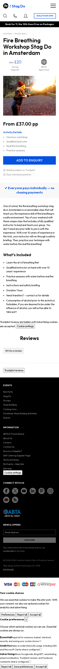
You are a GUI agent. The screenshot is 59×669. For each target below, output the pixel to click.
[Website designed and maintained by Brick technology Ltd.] (8, 569)
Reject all (22, 614)
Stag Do (18, 6)
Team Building (10, 404)
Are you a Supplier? (12, 451)
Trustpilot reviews (13, 370)
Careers (7, 442)
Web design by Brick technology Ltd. (19, 565)
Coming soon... (10, 409)
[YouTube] (24, 491)
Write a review (13, 350)
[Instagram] (50, 491)
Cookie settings (25, 326)
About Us (7, 438)
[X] (15, 491)
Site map (7, 468)
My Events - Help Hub (13, 464)
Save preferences (23, 666)
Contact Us (8, 446)
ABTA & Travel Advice (13, 433)
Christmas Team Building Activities (20, 413)
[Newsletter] (6, 500)
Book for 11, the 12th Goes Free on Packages (29, 24)
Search (6, 417)
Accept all (35, 614)
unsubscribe (8, 551)
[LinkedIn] (32, 491)
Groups (7, 400)
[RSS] (15, 500)
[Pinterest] (41, 491)
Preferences (8, 614)
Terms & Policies (11, 459)
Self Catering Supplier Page (16, 455)
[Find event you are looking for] (5, 16)
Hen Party (8, 391)
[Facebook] (6, 491)
